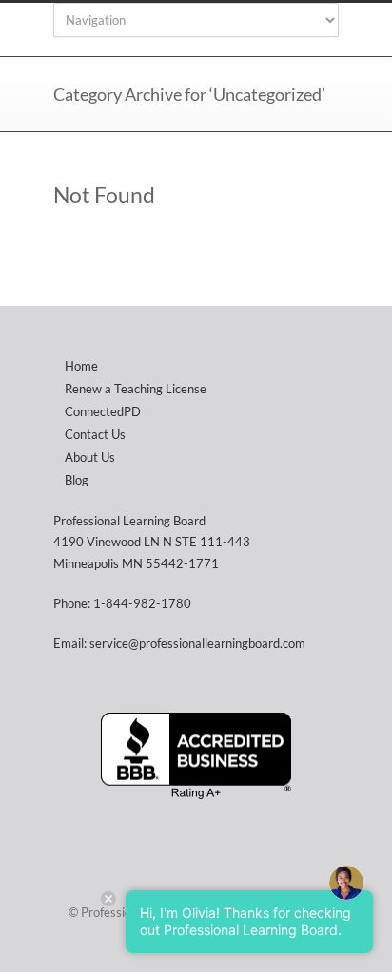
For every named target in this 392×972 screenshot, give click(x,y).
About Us (90, 457)
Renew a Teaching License (135, 388)
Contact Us (95, 434)
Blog (76, 479)
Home (81, 365)
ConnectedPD (103, 411)
